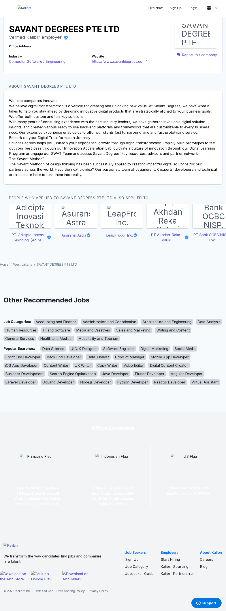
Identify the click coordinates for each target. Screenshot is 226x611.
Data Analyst (98, 357)
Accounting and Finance (56, 322)
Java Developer (115, 374)
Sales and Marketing (133, 330)
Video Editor (134, 365)
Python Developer (132, 382)
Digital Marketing (154, 348)
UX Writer (83, 365)
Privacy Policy (98, 591)
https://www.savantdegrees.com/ (119, 61)
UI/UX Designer (83, 348)
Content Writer (56, 365)
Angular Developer (187, 374)
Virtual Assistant (205, 382)
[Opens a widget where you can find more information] (206, 603)
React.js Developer (169, 382)
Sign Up (176, 8)
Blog (203, 566)
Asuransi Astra (73, 235)
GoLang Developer (58, 382)
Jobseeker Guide (139, 573)
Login (193, 8)
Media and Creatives (93, 330)
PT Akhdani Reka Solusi (165, 237)
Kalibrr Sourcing (174, 566)
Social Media (185, 348)
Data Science (53, 348)
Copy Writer (107, 365)
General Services (19, 338)
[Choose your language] (212, 8)
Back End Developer (64, 357)
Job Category (136, 566)
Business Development (24, 374)
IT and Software (56, 330)
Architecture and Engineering (166, 322)
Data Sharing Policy (70, 591)
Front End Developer (23, 357)
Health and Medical (56, 338)
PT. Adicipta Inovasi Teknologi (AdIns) (27, 237)
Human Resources (21, 330)
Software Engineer (118, 348)
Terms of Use (44, 591)
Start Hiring (170, 559)
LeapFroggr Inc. (119, 235)
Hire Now (156, 8)
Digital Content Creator (169, 365)
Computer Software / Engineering (37, 61)
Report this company (199, 55)
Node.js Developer (95, 382)
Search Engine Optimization (73, 374)
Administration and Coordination (109, 322)
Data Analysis (209, 322)
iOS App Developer (21, 365)
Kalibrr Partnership (177, 573)
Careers (206, 559)
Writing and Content (173, 330)
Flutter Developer (149, 374)
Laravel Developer (20, 382)
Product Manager (130, 357)
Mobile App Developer (170, 357)
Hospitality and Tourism (98, 338)
